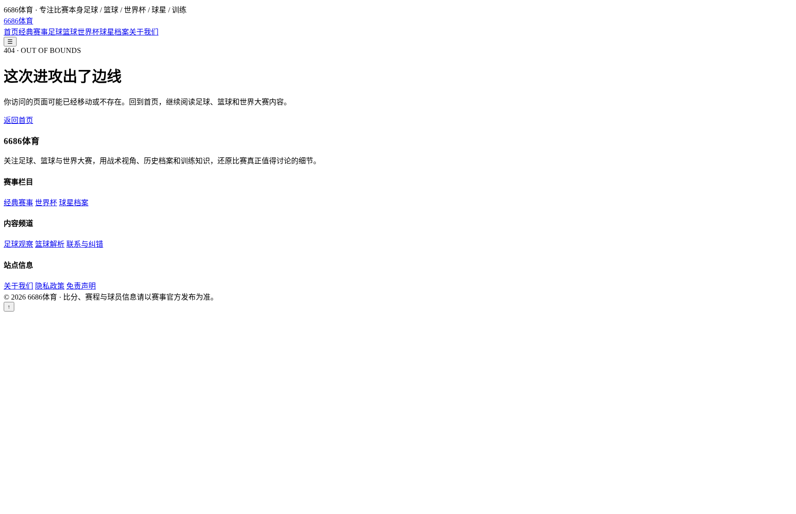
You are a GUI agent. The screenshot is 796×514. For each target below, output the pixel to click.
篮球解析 (49, 244)
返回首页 (18, 120)
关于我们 (143, 32)
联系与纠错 (84, 244)
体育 (18, 21)
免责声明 (81, 286)
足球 (55, 32)
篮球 (70, 32)
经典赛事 (33, 32)
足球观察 (18, 244)
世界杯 (88, 32)
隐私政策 (49, 286)
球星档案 (114, 32)
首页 (11, 32)
